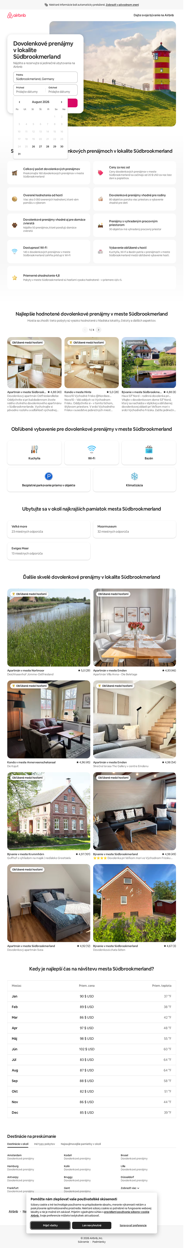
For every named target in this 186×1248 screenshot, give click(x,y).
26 (33, 146)
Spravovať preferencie (133, 1225)
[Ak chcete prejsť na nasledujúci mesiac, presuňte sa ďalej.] (61, 102)
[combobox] (45, 79)
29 (54, 146)
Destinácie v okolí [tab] (17, 1144)
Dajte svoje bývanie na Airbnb (154, 15)
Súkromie (83, 1241)
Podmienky (99, 1241)
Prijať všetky (50, 1225)
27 (40, 146)
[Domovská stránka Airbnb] (16, 15)
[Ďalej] (98, 330)
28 (47, 146)
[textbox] (29, 91)
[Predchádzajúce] (85, 330)
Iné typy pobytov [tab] (44, 1144)
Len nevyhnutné (91, 1225)
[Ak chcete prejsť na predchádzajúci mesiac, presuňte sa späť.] (20, 102)
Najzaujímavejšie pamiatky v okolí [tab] (81, 1144)
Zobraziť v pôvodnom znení (122, 4)
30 (61, 146)
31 (19, 154)
